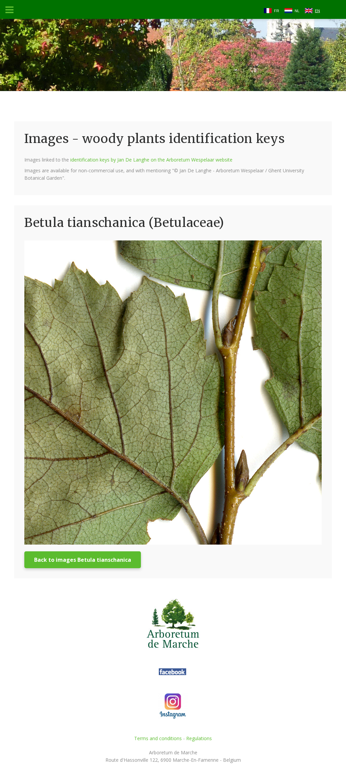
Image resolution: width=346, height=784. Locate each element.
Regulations (199, 738)
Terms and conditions (158, 738)
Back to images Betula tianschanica (82, 559)
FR (276, 11)
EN (317, 11)
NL (297, 11)
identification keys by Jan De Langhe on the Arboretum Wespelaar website (151, 159)
